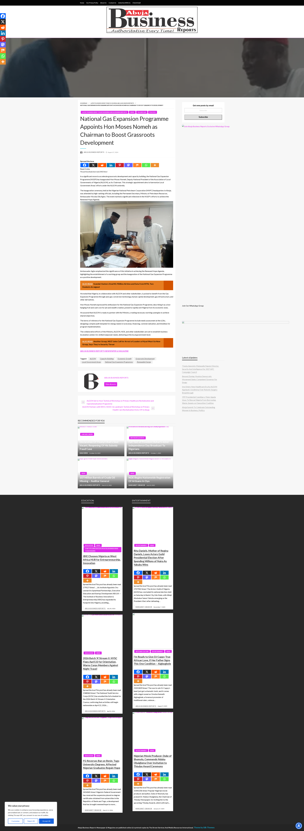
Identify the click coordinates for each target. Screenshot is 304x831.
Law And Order (87, 434)
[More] (155, 165)
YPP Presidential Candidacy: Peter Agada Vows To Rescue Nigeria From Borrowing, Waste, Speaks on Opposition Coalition (199, 400)
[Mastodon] (128, 165)
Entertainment (141, 545)
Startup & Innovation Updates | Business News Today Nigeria (101, 550)
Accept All (46, 821)
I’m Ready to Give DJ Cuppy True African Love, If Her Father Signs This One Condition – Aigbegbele (152, 660)
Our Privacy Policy (92, 3)
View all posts (110, 384)
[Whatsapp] (146, 165)
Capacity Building (107, 358)
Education (89, 545)
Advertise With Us (124, 3)
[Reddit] (102, 165)
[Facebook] (84, 165)
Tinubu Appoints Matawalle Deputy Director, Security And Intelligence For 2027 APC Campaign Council (200, 369)
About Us (103, 3)
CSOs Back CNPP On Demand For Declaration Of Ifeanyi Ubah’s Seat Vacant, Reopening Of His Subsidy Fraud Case (99, 443)
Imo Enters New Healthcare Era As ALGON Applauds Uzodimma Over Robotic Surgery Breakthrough (199, 390)
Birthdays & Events (137, 438)
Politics (153, 112)
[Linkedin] (111, 165)
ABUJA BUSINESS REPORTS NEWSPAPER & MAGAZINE (104, 351)
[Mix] (137, 165)
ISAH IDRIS (84, 453)
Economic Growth (124, 358)
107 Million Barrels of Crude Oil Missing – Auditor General (97, 479)
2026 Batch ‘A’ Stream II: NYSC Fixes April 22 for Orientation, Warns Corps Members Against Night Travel (100, 663)
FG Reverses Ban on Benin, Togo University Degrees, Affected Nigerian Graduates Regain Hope (101, 764)
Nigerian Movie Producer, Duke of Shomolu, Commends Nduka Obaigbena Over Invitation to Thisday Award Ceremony (153, 761)
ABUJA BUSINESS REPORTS (94, 152)
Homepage (83, 103)
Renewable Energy (144, 362)
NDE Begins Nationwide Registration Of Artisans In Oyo (149, 479)
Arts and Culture (142, 651)
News (132, 112)
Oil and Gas (142, 112)
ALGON (93, 358)
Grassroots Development (145, 358)
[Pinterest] (120, 165)
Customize (15, 821)
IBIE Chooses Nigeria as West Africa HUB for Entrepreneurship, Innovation (102, 560)
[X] (93, 165)
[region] (31, 814)
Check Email (136, 3)
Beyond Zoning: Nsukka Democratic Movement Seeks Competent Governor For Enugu (199, 379)
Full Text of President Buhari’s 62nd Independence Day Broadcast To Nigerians (148, 445)
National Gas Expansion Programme (119, 362)
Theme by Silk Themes (204, 827)
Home (82, 3)
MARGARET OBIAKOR (136, 485)
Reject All (31, 821)
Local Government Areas (91, 362)
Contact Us (112, 3)
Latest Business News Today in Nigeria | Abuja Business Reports (112, 103)
